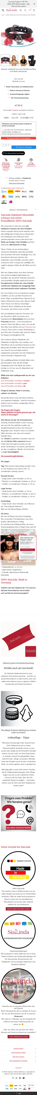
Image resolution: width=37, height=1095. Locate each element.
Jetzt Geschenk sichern (27, 549)
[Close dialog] (35, 536)
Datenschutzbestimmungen (28, 553)
